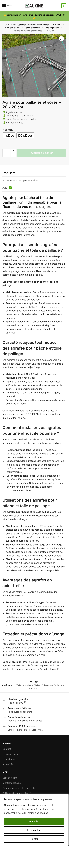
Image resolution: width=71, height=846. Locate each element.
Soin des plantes (12, 27)
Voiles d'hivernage (43, 685)
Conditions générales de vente (18, 788)
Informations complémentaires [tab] (20, 180)
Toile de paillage (51, 27)
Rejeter (34, 838)
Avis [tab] (6, 187)
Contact (6, 748)
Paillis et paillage (32, 27)
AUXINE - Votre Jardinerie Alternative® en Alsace (26, 24)
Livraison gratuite (11, 754)
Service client (9, 777)
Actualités (7, 764)
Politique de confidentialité (16, 793)
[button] (63, 5)
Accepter (34, 821)
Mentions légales (11, 782)
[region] (34, 820)
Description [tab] (9, 172)
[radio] (9, 135)
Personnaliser (34, 830)
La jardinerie (9, 759)
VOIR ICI (61, 15)
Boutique (57, 24)
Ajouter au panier (42, 152)
